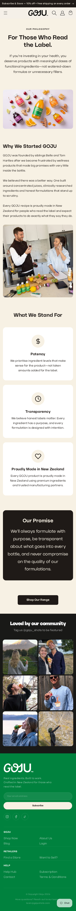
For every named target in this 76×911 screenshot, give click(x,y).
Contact (9, 877)
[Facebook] (16, 816)
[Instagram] (7, 816)
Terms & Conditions (52, 877)
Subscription (48, 871)
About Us (45, 838)
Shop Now (11, 838)
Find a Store (12, 857)
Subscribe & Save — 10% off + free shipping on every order (36, 3)
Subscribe (37, 805)
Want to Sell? (48, 857)
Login (43, 843)
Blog (7, 843)
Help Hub (10, 871)
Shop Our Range (38, 600)
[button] (5, 13)
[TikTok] (24, 816)
